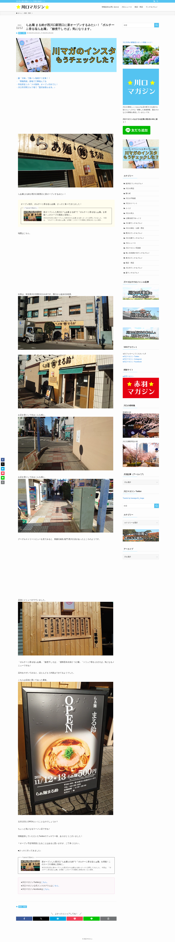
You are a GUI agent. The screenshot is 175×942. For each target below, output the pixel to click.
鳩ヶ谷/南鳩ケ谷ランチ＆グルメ (138, 253)
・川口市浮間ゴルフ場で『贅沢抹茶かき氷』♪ (35, 87)
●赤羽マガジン (128, 376)
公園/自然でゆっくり (133, 218)
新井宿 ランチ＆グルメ (134, 183)
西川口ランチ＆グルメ (134, 233)
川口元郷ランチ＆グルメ (135, 238)
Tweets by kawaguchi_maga (133, 498)
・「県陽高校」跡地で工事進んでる (31, 81)
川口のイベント (131, 203)
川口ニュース (131, 243)
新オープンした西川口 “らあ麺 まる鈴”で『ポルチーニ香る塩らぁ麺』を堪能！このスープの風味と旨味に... (75, 213)
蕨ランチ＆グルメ (132, 273)
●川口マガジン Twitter (131, 356)
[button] (24, 919)
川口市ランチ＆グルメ (134, 268)
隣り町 (128, 193)
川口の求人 (130, 213)
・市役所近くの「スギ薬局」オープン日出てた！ (37, 84)
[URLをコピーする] (108, 919)
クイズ (128, 208)
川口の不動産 (131, 198)
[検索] (157, 1)
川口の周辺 (130, 188)
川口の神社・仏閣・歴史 (135, 228)
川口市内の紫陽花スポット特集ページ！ (138, 42)
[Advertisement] (66, 109)
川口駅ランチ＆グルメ (134, 223)
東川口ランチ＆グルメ (134, 258)
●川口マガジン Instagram (132, 359)
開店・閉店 (22, 33)
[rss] (154, 1)
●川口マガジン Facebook (132, 362)
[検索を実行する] (156, 25)
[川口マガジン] (32, 7)
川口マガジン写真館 (133, 248)
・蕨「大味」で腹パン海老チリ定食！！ (33, 78)
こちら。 (45, 882)
